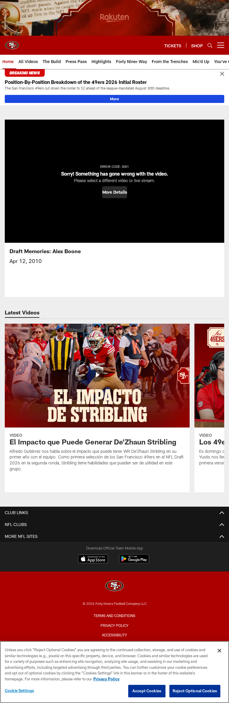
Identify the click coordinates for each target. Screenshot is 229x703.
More (114, 99)
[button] (114, 192)
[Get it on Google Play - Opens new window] (134, 562)
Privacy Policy (114, 625)
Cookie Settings (19, 690)
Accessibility (114, 635)
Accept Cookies (146, 690)
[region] (114, 672)
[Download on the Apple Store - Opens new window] (93, 560)
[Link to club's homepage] (12, 43)
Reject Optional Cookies (195, 690)
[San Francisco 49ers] (114, 586)
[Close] (222, 74)
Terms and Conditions (114, 615)
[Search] (210, 45)
